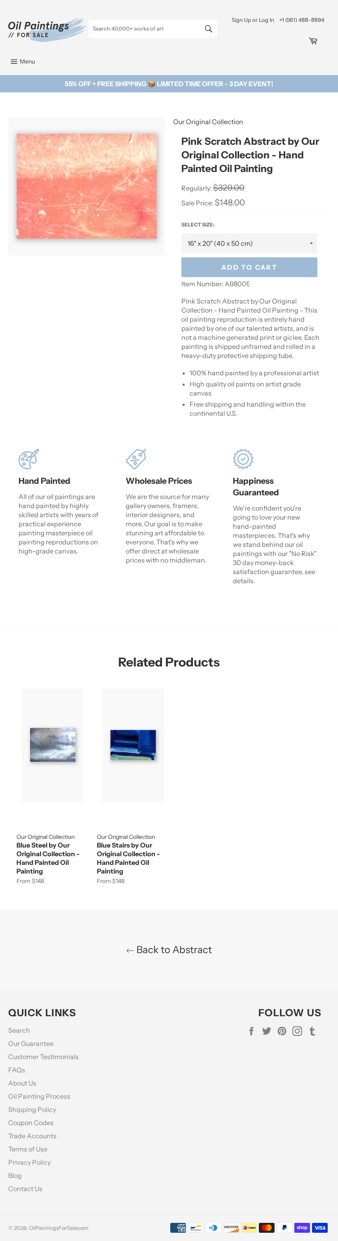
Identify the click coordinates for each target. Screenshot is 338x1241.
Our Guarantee (31, 1043)
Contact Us (25, 1188)
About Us (22, 1083)
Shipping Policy (32, 1109)
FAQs (16, 1070)
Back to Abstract (173, 950)
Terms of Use (27, 1149)
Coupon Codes (31, 1123)
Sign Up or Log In (253, 19)
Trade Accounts (32, 1136)
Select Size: (197, 224)
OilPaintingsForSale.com (58, 1228)
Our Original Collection (208, 122)
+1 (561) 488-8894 (301, 19)
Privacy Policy (29, 1162)
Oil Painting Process (39, 1096)
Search (19, 1030)
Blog (15, 1175)
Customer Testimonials (43, 1057)
